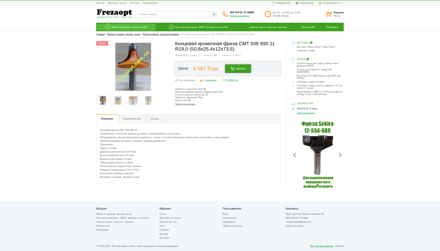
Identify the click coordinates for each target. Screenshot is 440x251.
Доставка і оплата (117, 3)
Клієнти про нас (168, 221)
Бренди (164, 233)
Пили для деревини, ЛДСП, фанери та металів (122, 217)
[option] (317, 155)
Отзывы (155, 118)
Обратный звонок (239, 15)
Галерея (164, 229)
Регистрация (230, 217)
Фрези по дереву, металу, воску (123, 34)
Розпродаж (102, 229)
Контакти (134, 3)
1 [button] (315, 185)
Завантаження (150, 3)
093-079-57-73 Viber (242, 12)
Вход (225, 213)
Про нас (100, 3)
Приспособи (103, 225)
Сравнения (229, 221)
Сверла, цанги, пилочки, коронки (114, 221)
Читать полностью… (185, 104)
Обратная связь (295, 225)
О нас (163, 213)
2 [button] (317, 185)
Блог (162, 225)
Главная (100, 34)
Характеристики (132, 118)
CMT (214, 55)
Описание (107, 118)
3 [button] (320, 185)
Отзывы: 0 (194, 55)
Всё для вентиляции (322, 246)
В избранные (231, 80)
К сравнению (210, 80)
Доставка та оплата (170, 217)
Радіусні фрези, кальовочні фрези (161, 34)
